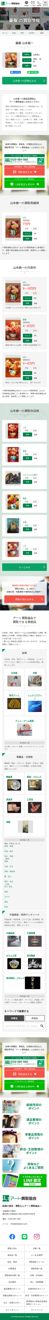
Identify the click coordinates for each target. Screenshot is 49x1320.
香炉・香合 (8, 881)
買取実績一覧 (36, 1268)
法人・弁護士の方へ (12, 1302)
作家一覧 (37, 1248)
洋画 (35, 59)
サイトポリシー (12, 1309)
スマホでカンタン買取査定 (24, 179)
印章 (6, 907)
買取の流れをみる (24, 599)
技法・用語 (12, 1261)
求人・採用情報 (36, 1282)
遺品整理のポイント (12, 1288)
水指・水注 (8, 866)
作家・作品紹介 (36, 1275)
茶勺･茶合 (8, 886)
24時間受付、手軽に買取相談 (24, 167)
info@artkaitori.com (18, 1223)
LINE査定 (12, 1268)
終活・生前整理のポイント (36, 1295)
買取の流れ (12, 1248)
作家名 (14, 1018)
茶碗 (6, 861)
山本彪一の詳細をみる (24, 80)
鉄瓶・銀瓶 (8, 846)
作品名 (34, 1018)
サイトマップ (36, 1309)
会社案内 (12, 1282)
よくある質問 (36, 1255)
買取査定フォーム (36, 1261)
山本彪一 (36, 54)
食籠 (6, 891)
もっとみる (24, 567)
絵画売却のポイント (36, 1288)
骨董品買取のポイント (12, 1295)
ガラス (7, 896)
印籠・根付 (8, 851)
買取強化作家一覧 (12, 1275)
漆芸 (6, 902)
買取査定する (25, 172)
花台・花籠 (8, 856)
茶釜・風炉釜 (9, 871)
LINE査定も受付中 (25, 184)
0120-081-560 (14, 1218)
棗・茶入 (7, 876)
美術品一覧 (12, 1255)
